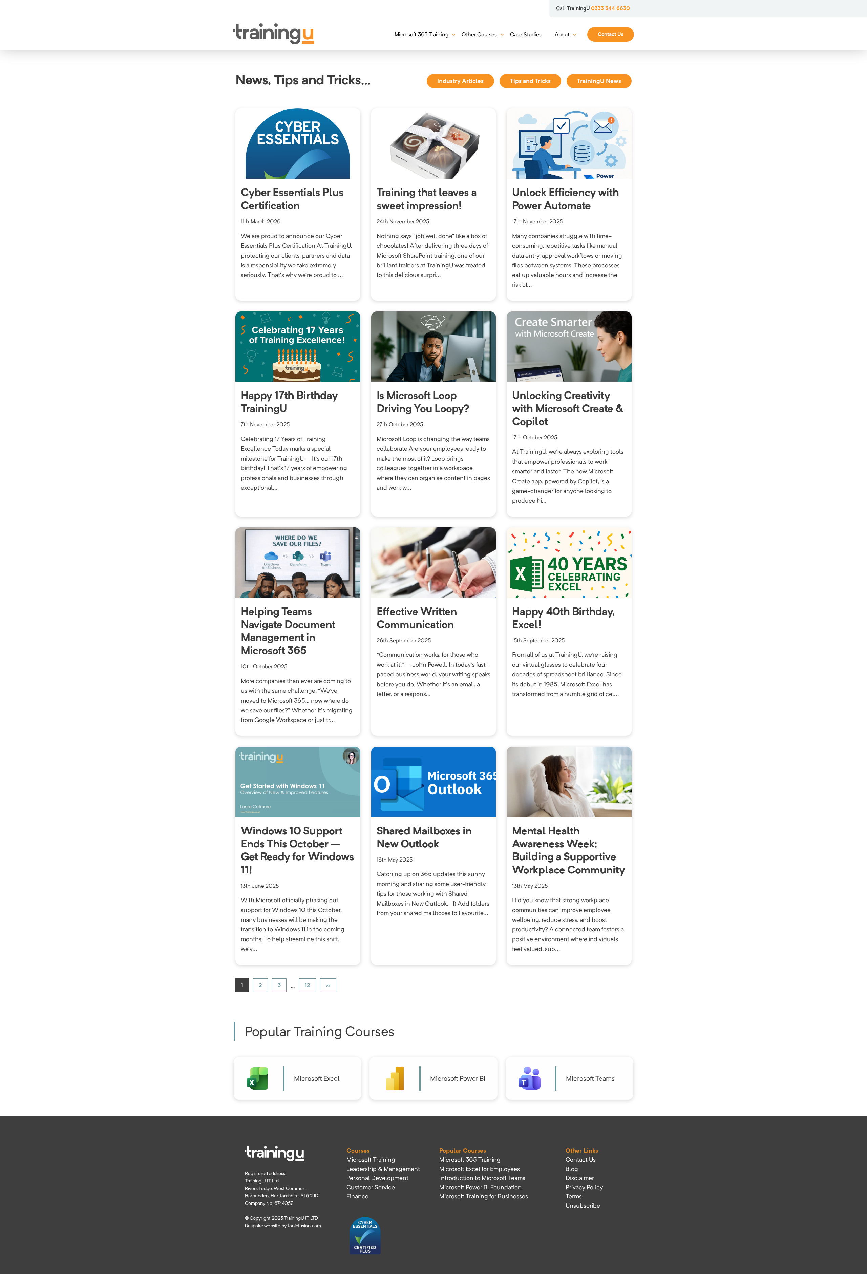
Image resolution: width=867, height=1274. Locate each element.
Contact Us (581, 1159)
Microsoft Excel (317, 1078)
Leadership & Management (383, 1168)
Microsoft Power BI (457, 1078)
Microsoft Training (370, 1159)
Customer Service (370, 1187)
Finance (357, 1196)
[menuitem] (383, 1159)
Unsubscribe (583, 1205)
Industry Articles (460, 80)
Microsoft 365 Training (470, 1159)
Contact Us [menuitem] (610, 34)
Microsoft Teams (590, 1078)
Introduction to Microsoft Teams (482, 1177)
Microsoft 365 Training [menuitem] (421, 34)
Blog (572, 1168)
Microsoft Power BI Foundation (480, 1187)
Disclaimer (580, 1177)
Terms (574, 1196)
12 (307, 985)
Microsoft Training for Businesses (483, 1196)
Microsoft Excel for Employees (479, 1168)
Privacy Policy (584, 1187)
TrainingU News (599, 80)
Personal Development (377, 1177)
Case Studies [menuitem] (526, 34)
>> (328, 985)
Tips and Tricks (530, 80)
